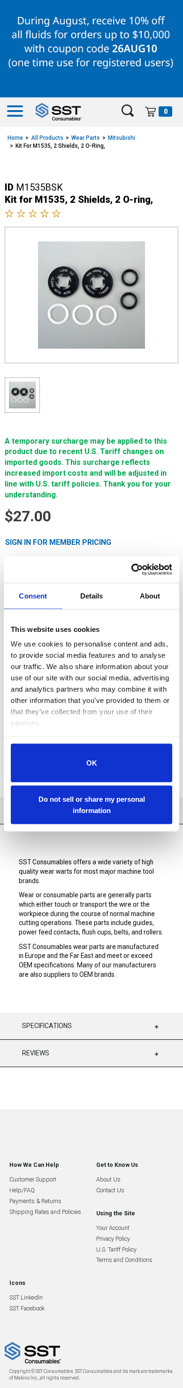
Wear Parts (85, 138)
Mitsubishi (121, 138)
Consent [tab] (33, 595)
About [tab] (150, 595)
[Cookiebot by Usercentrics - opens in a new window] (131, 570)
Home (15, 138)
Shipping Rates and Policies (45, 1211)
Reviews (35, 1053)
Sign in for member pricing (58, 542)
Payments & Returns (35, 1201)
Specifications (47, 1025)
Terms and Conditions (124, 1259)
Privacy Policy (113, 1238)
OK (91, 762)
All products (47, 138)
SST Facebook (27, 1308)
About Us (108, 1179)
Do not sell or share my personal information (91, 804)
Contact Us (110, 1190)
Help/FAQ (22, 1190)
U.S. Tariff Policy (116, 1249)
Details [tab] (91, 595)
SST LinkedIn (26, 1297)
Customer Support (32, 1179)
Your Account (113, 1227)
